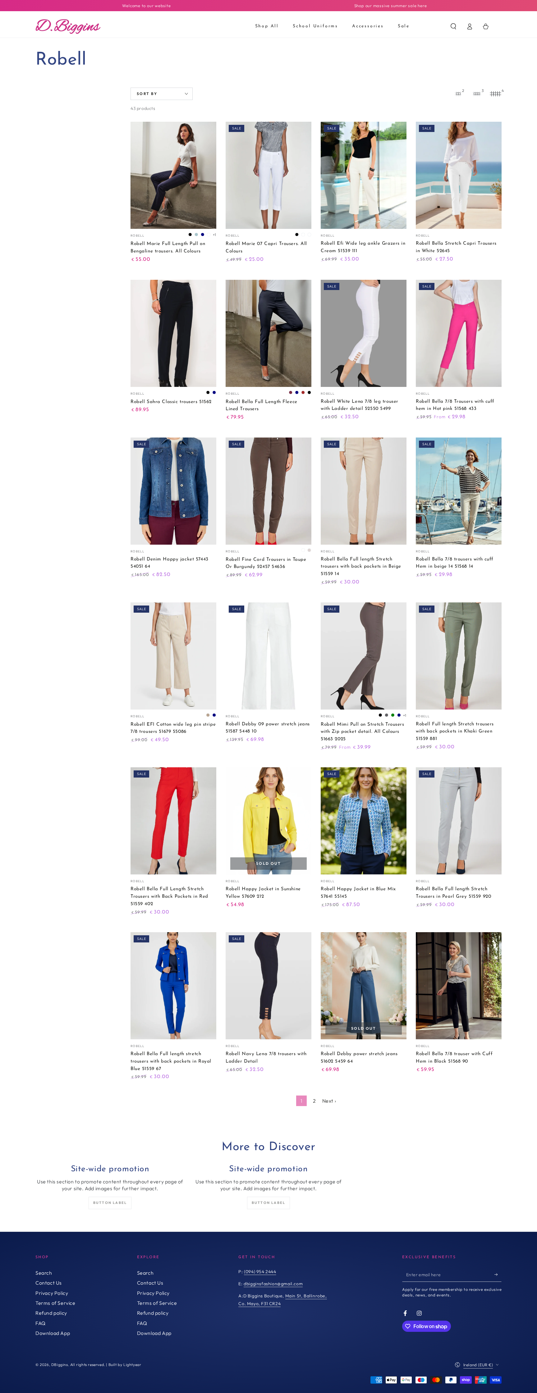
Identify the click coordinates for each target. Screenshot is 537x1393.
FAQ (40, 1323)
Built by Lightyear (124, 1364)
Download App (52, 1333)
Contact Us (48, 1283)
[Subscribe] (498, 1275)
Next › (329, 1101)
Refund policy (51, 1313)
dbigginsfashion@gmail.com (273, 1283)
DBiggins (59, 1364)
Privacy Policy (51, 1293)
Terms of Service (55, 1303)
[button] (453, 26)
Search (43, 1273)
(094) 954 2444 (260, 1271)
